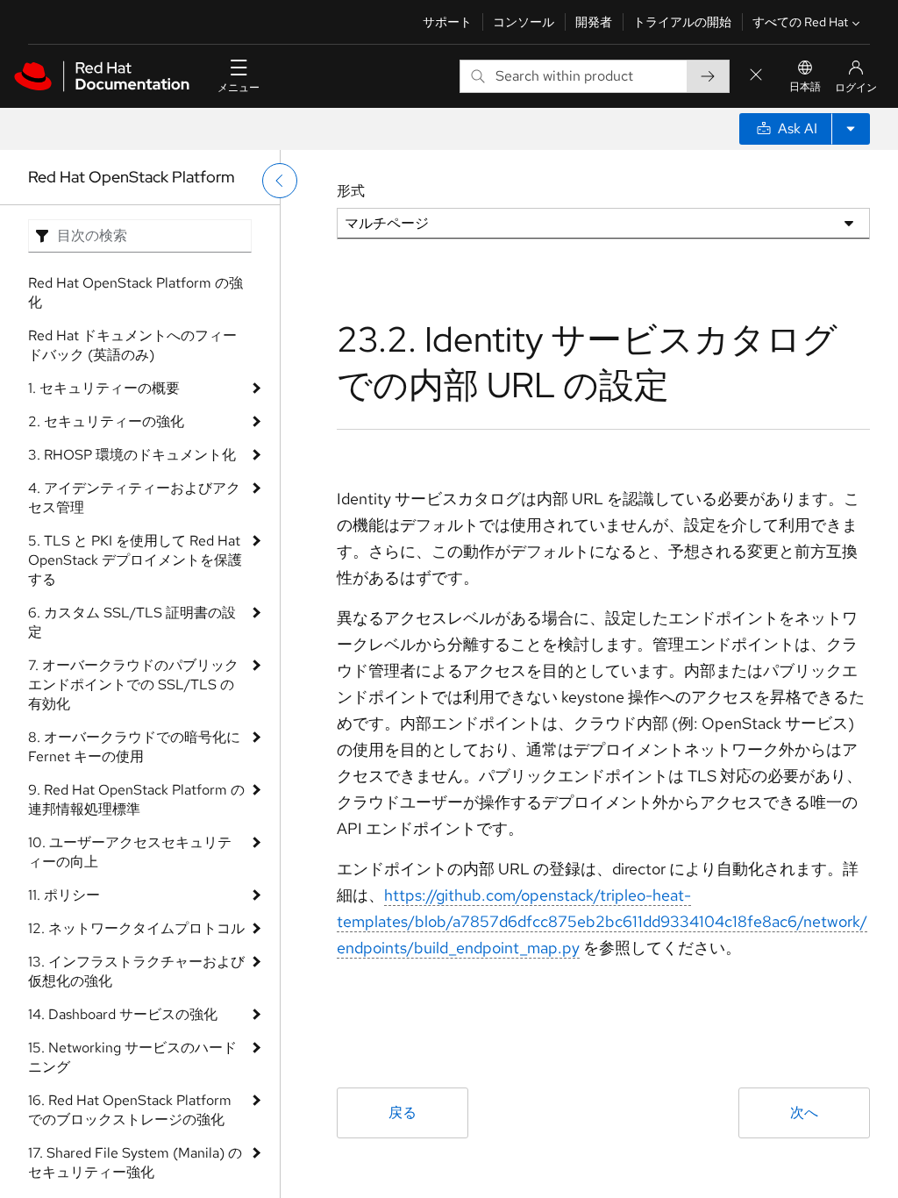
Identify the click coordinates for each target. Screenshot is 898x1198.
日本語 (805, 87)
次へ (804, 1112)
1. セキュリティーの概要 (104, 388)
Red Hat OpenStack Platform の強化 (135, 292)
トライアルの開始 (682, 22)
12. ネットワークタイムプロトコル (136, 928)
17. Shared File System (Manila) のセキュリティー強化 (135, 1162)
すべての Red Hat (800, 22)
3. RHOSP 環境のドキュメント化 (132, 455)
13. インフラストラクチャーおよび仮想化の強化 (136, 971)
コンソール (523, 22)
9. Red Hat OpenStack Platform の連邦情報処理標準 (136, 799)
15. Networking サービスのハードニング (132, 1057)
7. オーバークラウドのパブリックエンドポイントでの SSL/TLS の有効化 (133, 684)
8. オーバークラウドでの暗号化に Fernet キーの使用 (134, 747)
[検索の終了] (756, 76)
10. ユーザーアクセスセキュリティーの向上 (130, 852)
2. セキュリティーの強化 (106, 421)
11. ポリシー (64, 895)
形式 (351, 191)
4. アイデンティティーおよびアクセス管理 (134, 498)
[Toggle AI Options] (850, 129)
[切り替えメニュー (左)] (279, 180)
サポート (447, 22)
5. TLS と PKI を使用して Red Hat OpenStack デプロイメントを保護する (135, 559)
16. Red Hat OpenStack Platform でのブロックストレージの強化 (130, 1110)
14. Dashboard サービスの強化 (122, 1014)
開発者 (593, 22)
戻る (402, 1112)
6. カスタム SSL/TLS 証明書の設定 (132, 622)
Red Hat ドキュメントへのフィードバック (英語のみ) (132, 345)
